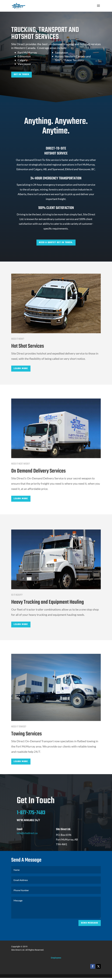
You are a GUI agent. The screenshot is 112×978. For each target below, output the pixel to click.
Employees (56, 958)
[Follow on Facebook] (92, 966)
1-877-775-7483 (31, 813)
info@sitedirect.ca (27, 833)
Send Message (89, 923)
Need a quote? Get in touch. (56, 242)
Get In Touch (21, 74)
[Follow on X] (98, 966)
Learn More (21, 368)
